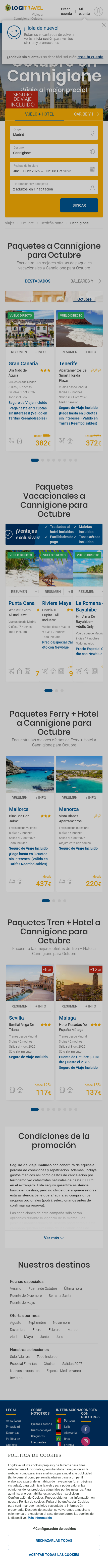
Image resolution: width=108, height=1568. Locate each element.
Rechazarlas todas (54, 1540)
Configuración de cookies (55, 1529)
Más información (40, 1518)
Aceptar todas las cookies (54, 1555)
